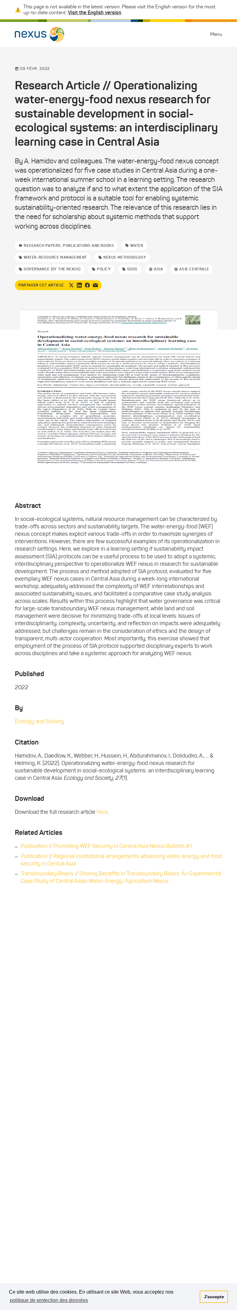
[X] (71, 285)
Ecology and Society (39, 721)
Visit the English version (94, 12)
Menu (216, 34)
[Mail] (95, 285)
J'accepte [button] (214, 1296)
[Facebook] (87, 285)
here (102, 812)
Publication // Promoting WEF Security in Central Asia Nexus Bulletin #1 (106, 846)
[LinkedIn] (79, 285)
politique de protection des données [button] (49, 1300)
